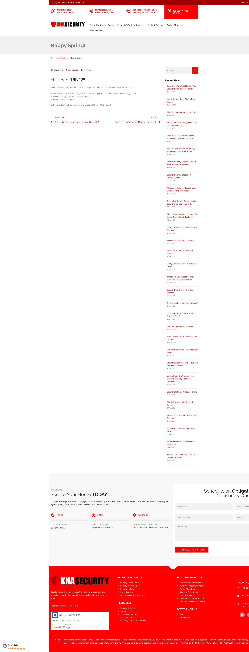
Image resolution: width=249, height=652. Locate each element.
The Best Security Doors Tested (180, 326)
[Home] (51, 58)
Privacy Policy (126, 617)
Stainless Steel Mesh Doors (191, 582)
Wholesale (96, 30)
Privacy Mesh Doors (187, 589)
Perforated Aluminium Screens (192, 601)
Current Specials (64, 9)
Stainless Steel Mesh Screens (191, 598)
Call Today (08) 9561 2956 (145, 9)
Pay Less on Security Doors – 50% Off (135, 121)
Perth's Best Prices (66, 12)
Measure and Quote (104, 12)
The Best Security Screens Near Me (182, 112)
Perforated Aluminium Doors (191, 586)
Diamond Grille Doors (188, 592)
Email (100, 514)
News (181, 614)
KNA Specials (73, 70)
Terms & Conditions (128, 614)
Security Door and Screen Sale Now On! (77, 121)
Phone (59, 514)
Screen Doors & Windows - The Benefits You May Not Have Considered (180, 379)
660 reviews (68, 624)
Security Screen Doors (102, 25)
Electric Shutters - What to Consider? (182, 303)
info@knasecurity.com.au (102, 527)
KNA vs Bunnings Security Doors (180, 240)
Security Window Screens (130, 25)
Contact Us (244, 2)
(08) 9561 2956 (58, 528)
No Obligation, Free (104, 9)
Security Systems (127, 589)
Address (143, 514)
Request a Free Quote (180, 11)
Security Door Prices (128, 608)
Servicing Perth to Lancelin (145, 12)
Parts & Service (155, 25)
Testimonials (184, 617)
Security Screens (186, 595)
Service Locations (127, 611)
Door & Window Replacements (133, 595)
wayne (88, 70)
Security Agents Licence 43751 (64, 605)
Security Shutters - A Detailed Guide (182, 392)
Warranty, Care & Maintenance (133, 620)
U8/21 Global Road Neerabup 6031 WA (150, 527)
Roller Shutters (175, 25)
